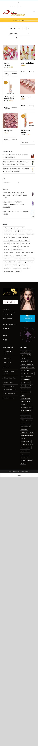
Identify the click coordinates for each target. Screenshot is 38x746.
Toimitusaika (7, 362)
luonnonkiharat (26, 243)
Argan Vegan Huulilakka (7, 64)
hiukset (23, 231)
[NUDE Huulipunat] (27, 86)
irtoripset (21, 234)
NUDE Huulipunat (25, 97)
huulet (29, 231)
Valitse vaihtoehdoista (7, 74)
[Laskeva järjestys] (28, 28)
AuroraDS (27, 471)
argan (11, 228)
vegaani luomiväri (22, 265)
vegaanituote (26, 268)
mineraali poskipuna (9, 255)
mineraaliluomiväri (8, 252)
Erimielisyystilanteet (9, 393)
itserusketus (7, 237)
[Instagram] (8, 328)
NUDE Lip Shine (8, 130)
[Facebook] (3, 328)
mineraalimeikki (30, 252)
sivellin (31, 258)
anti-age (6, 228)
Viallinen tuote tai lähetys (9, 372)
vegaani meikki (17, 268)
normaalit (18, 255)
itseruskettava (30, 234)
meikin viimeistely (24, 246)
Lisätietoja (15, 73)
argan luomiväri (19, 228)
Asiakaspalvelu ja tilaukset (8, 353)
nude (25, 255)
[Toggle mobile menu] (34, 12)
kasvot (14, 237)
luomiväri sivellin (15, 243)
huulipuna (14, 234)
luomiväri (6, 243)
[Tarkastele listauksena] (20, 38)
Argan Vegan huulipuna (27, 63)
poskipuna (17, 258)
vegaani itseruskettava (10, 265)
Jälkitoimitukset (8, 382)
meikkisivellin (7, 249)
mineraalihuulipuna (18, 249)
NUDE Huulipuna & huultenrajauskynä (9, 98)
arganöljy (16, 231)
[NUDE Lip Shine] (10, 120)
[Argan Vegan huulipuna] (27, 52)
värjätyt (18, 271)
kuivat (27, 240)
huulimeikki (7, 234)
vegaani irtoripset (28, 262)
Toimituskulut (7, 358)
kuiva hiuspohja (19, 240)
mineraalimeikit (20, 252)
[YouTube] (6, 328)
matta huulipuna (13, 246)
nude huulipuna (8, 258)
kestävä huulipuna (23, 237)
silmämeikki (25, 258)
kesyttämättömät (8, 240)
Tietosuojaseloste (9, 398)
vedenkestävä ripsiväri (9, 262)
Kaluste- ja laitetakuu (9, 378)
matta (5, 246)
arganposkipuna (8, 231)
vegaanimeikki (7, 268)
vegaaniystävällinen (9, 271)
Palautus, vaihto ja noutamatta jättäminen (10, 388)
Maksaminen (7, 367)
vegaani (20, 262)
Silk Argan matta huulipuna (25, 131)
